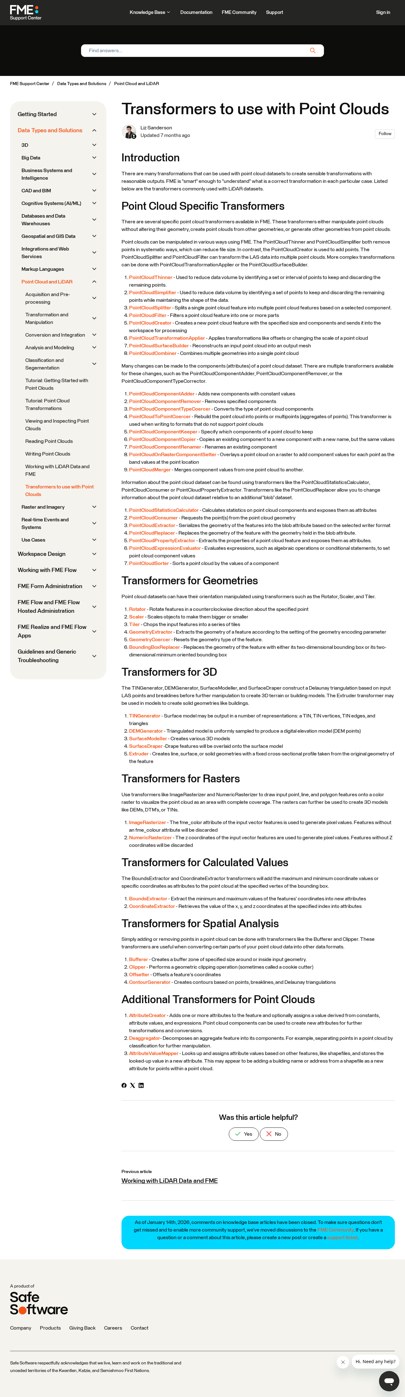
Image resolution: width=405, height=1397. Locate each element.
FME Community (239, 12)
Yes (247, 1134)
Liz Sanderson (156, 127)
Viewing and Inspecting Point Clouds (57, 425)
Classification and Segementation (44, 364)
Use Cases (33, 540)
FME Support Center (29, 84)
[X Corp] (132, 1086)
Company (20, 1328)
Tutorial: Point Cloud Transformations (47, 404)
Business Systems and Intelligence (47, 174)
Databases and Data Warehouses (43, 220)
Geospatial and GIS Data (48, 236)
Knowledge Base (148, 12)
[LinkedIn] (141, 1086)
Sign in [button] (383, 12)
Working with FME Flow (47, 570)
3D (25, 145)
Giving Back (82, 1328)
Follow (385, 134)
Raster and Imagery (43, 507)
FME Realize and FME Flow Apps (52, 631)
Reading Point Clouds (49, 441)
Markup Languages (43, 269)
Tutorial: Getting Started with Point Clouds (56, 384)
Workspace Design (41, 554)
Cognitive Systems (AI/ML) (51, 203)
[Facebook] (124, 1086)
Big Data (31, 157)
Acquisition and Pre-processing (47, 298)
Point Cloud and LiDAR (136, 84)
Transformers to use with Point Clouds (59, 490)
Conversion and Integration (55, 335)
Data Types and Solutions (81, 84)
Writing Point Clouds (47, 453)
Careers (113, 1328)
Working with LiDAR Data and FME (170, 1181)
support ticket (342, 1237)
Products (50, 1328)
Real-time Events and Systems (45, 523)
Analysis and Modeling (49, 347)
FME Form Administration (50, 586)
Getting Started (37, 114)
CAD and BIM (36, 190)
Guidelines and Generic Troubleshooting (47, 656)
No (277, 1134)
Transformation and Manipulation (46, 318)
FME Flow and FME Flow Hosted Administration (49, 607)
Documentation (196, 12)
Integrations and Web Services (45, 252)
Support (274, 12)
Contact (139, 1328)
